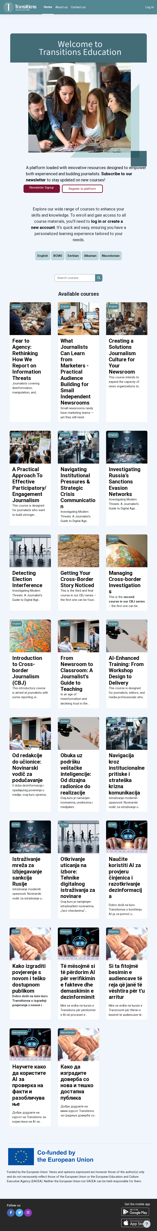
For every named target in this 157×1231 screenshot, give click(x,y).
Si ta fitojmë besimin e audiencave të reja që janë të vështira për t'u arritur (127, 981)
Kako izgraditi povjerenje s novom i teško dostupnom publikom (29, 978)
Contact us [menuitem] (78, 7)
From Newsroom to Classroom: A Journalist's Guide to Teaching (77, 673)
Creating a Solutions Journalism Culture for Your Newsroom (122, 356)
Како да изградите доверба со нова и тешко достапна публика (77, 1082)
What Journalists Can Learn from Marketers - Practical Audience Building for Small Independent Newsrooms (76, 372)
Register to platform (82, 189)
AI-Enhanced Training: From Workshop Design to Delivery (126, 670)
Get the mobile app (137, 1204)
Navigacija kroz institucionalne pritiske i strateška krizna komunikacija (127, 774)
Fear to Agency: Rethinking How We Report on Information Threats (26, 359)
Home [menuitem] (48, 7)
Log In (150, 7)
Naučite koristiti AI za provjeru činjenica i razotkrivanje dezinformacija (125, 877)
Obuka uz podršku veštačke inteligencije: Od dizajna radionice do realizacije (76, 774)
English (42, 256)
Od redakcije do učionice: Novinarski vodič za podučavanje (27, 767)
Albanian (90, 256)
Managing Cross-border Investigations (125, 582)
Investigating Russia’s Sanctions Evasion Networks (124, 481)
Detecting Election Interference (27, 579)
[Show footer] (146, 1224)
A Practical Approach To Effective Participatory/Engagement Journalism (29, 484)
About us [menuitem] (61, 7)
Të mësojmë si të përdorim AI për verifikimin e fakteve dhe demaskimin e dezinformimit (78, 981)
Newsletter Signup (41, 187)
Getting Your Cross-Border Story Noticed (77, 579)
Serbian (73, 256)
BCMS (57, 256)
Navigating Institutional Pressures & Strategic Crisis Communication (78, 487)
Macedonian (111, 256)
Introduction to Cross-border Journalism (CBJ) (27, 670)
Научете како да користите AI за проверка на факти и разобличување (29, 1085)
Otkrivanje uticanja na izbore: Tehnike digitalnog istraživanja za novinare (78, 877)
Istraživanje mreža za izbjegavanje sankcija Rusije (27, 871)
